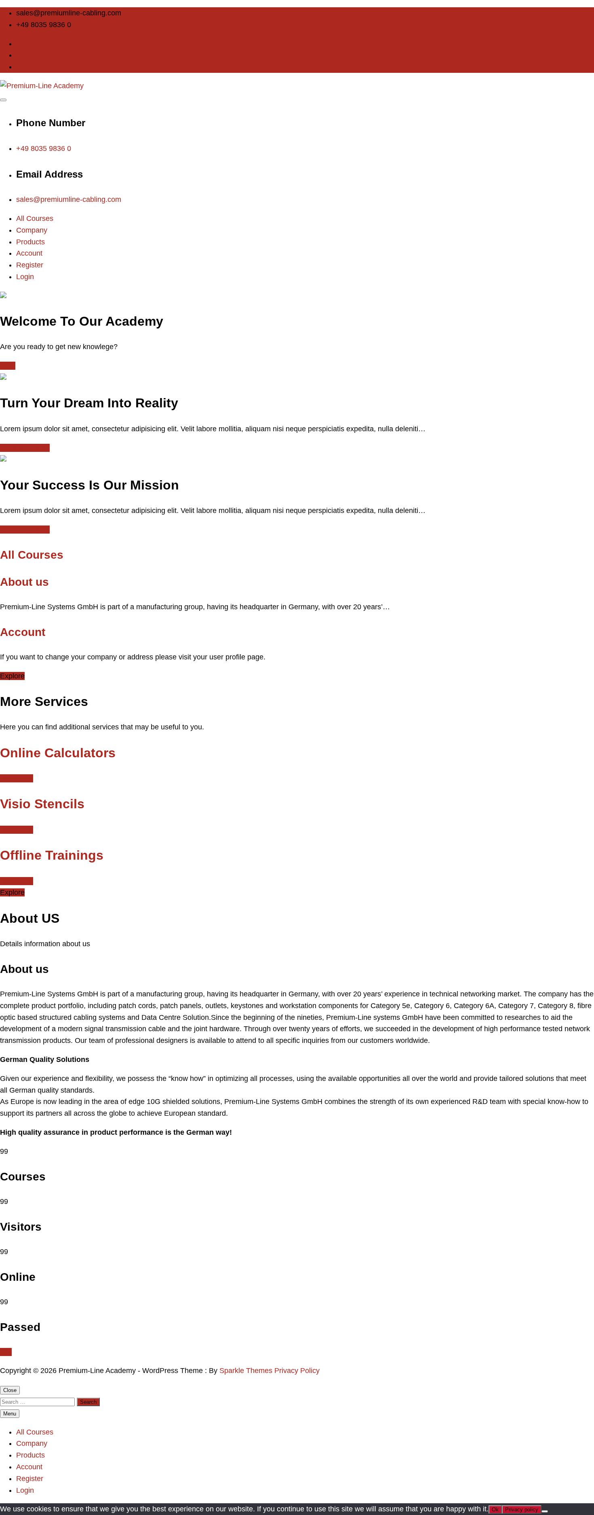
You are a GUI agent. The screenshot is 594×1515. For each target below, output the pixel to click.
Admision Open (25, 448)
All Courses (34, 218)
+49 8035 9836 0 (43, 148)
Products (30, 242)
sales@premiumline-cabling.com (68, 199)
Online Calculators (58, 753)
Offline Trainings (51, 855)
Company (31, 230)
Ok (495, 1510)
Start (7, 366)
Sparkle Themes (245, 1371)
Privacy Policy (297, 1371)
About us (24, 582)
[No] (544, 1511)
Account (29, 253)
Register (29, 265)
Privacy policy (521, 1510)
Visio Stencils (42, 804)
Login (25, 277)
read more (16, 778)
